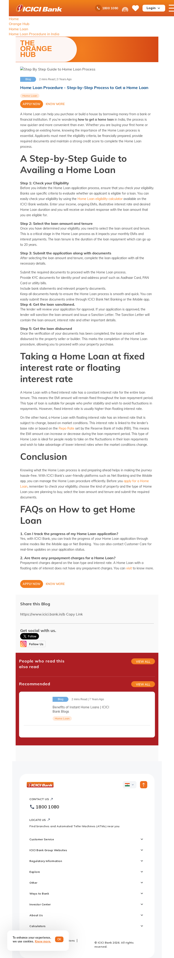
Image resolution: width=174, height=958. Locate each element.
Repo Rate (66, 428)
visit (129, 568)
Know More (55, 104)
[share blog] (148, 731)
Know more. (43, 941)
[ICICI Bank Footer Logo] (40, 784)
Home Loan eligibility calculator (100, 199)
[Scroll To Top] (143, 784)
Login (151, 8)
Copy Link (74, 614)
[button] (152, 96)
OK (59, 939)
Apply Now (32, 104)
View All (143, 661)
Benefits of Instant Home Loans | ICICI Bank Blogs (81, 709)
